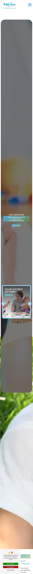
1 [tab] (13, 322)
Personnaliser (10, 570)
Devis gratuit (16, 225)
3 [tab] (18, 322)
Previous (3, 304)
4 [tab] (20, 322)
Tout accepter (11, 564)
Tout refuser (10, 567)
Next (30, 304)
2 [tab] (15, 322)
